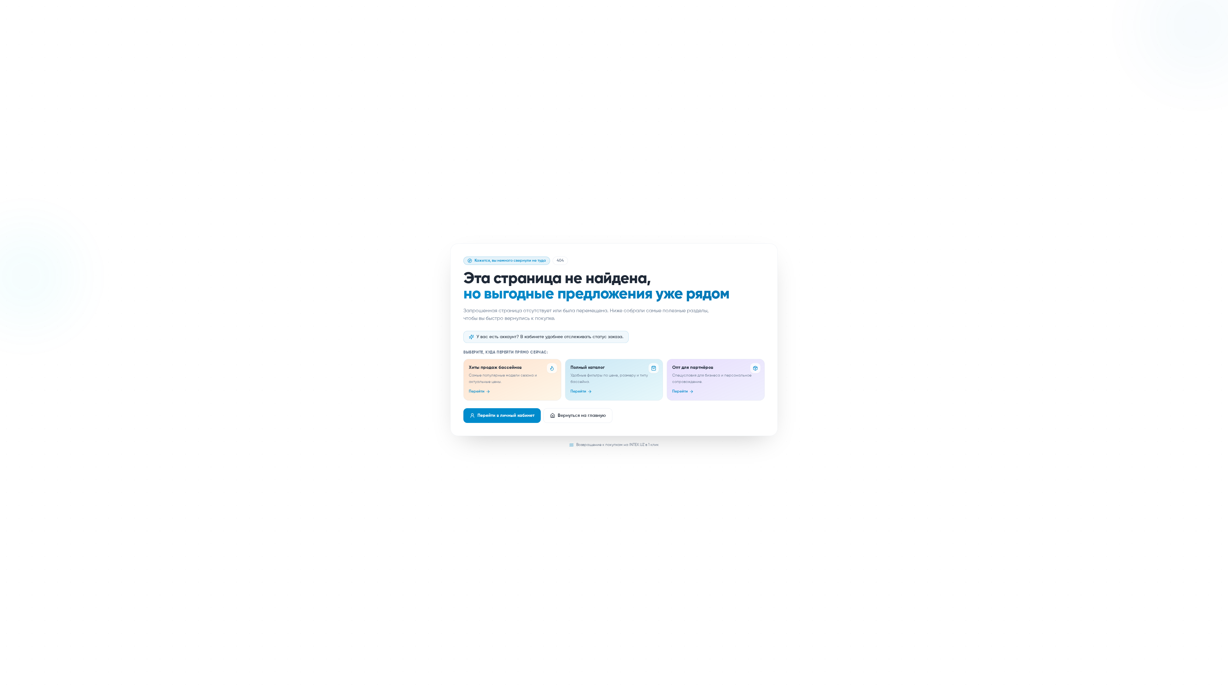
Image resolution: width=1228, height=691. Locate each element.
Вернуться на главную (582, 415)
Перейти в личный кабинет (505, 415)
